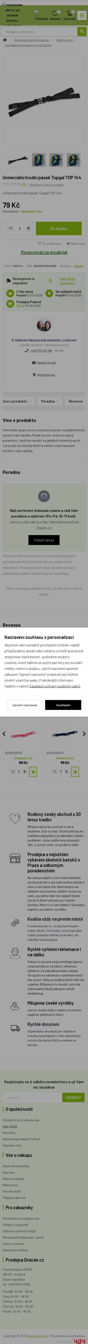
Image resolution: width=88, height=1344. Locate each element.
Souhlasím (63, 705)
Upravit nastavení (24, 705)
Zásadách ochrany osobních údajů (54, 686)
